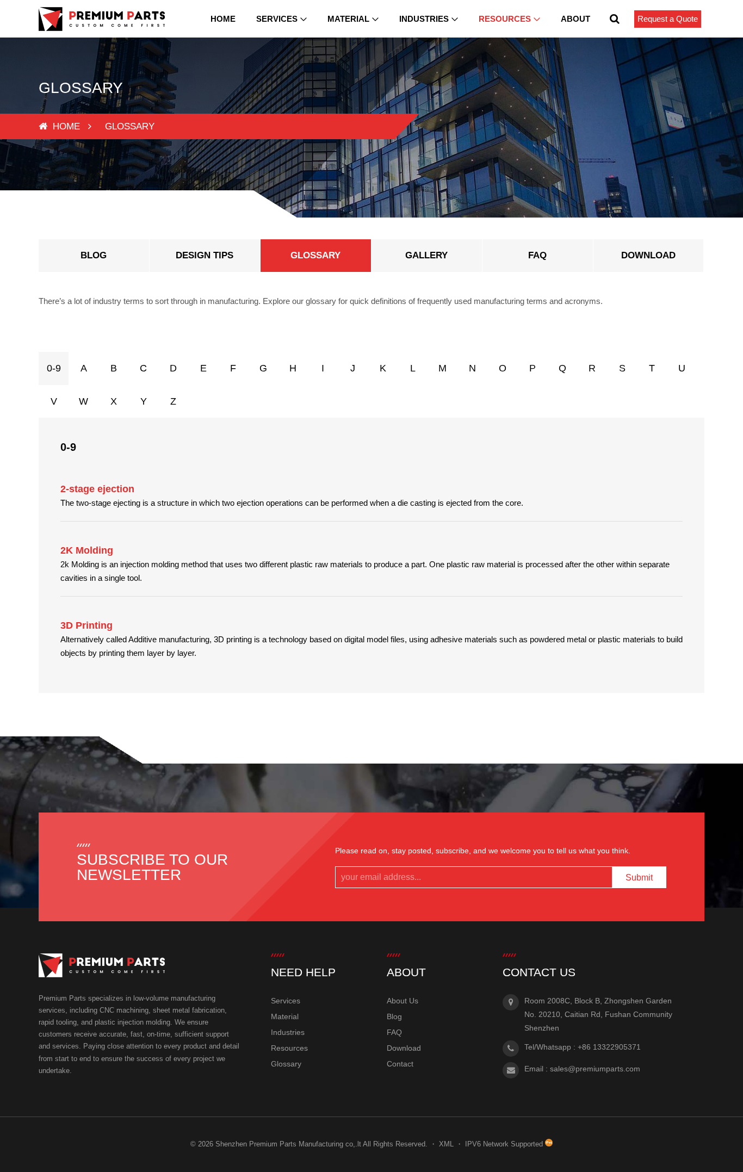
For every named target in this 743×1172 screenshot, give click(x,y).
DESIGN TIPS (204, 255)
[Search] (614, 18)
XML (446, 1144)
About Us (402, 1000)
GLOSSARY (315, 255)
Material (348, 18)
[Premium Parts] (102, 19)
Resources (505, 18)
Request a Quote (667, 18)
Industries (424, 18)
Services (277, 18)
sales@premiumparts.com (595, 1068)
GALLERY (426, 255)
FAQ (537, 255)
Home (223, 18)
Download (404, 1048)
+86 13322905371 (609, 1047)
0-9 (54, 368)
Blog (394, 1016)
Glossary (286, 1063)
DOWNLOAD (648, 255)
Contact (400, 1063)
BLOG (94, 255)
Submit (639, 877)
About (575, 18)
